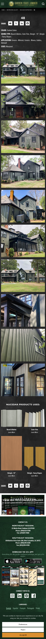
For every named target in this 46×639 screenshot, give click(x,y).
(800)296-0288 (25, 542)
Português (30, 608)
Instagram (12, 596)
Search (43, 4)
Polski (38, 608)
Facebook (33, 596)
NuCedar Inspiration (26, 10)
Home (3, 10)
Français (22, 608)
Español (15, 608)
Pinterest (26, 596)
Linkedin (19, 596)
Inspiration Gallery (12, 10)
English (8, 608)
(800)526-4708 (25, 530)
